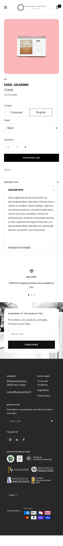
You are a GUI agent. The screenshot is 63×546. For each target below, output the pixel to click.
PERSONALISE (31, 157)
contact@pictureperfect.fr (19, 392)
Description (11, 182)
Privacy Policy (43, 395)
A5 (5, 79)
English (12, 495)
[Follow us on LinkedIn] (17, 439)
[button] (17, 112)
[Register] (51, 421)
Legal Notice (43, 390)
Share (7, 169)
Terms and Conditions (42, 383)
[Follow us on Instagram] (10, 439)
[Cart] (57, 7)
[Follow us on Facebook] (23, 439)
